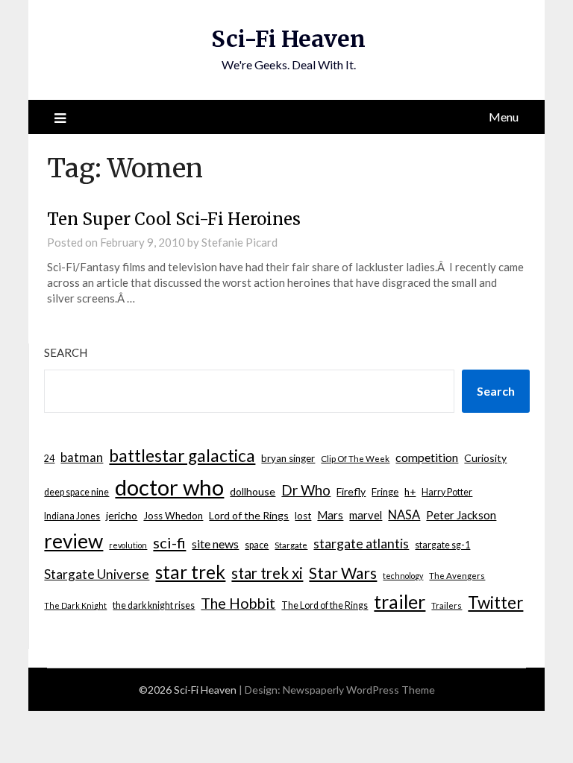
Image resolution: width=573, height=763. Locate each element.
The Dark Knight (75, 605)
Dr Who (306, 489)
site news (215, 543)
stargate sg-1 (442, 545)
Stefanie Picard (239, 242)
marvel (365, 515)
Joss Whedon (173, 516)
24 (49, 458)
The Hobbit (238, 603)
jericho (121, 515)
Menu (504, 117)
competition (426, 457)
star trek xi (267, 573)
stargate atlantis (361, 543)
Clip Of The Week (355, 458)
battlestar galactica (182, 456)
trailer (399, 601)
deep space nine (76, 492)
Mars (330, 515)
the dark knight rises (154, 605)
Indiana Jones (72, 516)
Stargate (291, 545)
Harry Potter (447, 492)
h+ (410, 492)
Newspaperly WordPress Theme (359, 689)
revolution (128, 545)
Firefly (351, 491)
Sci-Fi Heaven (288, 39)
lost (303, 516)
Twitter (495, 602)
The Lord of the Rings (324, 605)
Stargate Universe (96, 574)
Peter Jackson (461, 515)
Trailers (446, 605)
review (73, 541)
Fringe (385, 492)
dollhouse (252, 491)
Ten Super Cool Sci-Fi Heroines (174, 219)
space (257, 545)
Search (65, 352)
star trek (190, 572)
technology (403, 575)
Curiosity (485, 458)
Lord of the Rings (249, 515)
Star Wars (343, 572)
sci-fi (169, 542)
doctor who (169, 487)
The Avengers (457, 575)
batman (81, 457)
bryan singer (288, 458)
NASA (404, 514)
